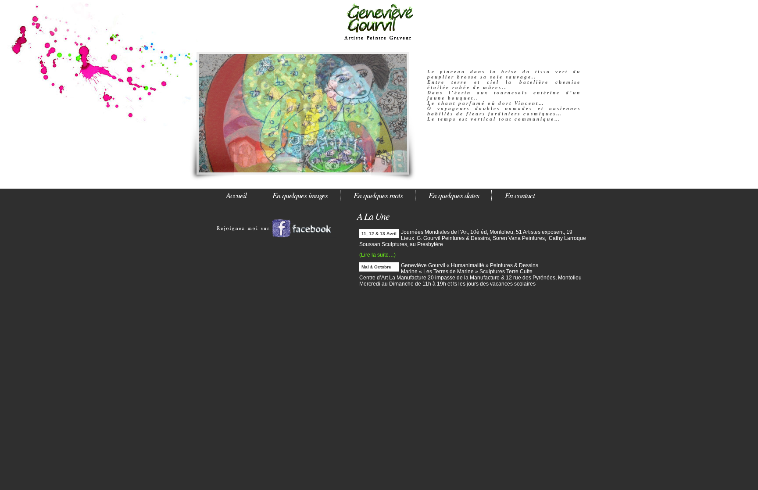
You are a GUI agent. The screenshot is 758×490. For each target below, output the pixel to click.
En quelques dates (454, 195)
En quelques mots (378, 195)
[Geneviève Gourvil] (278, 243)
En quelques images (300, 195)
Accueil (236, 195)
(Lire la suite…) (377, 255)
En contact (520, 195)
